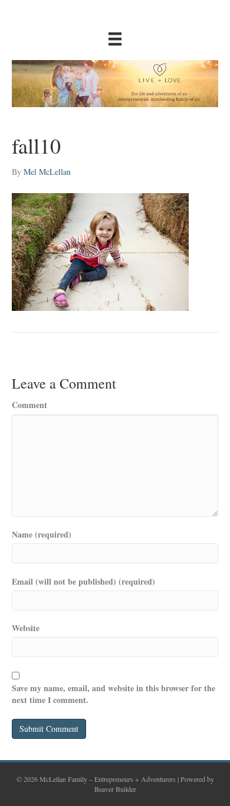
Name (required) (41, 534)
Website (26, 628)
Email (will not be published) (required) (83, 582)
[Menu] (115, 39)
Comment (29, 405)
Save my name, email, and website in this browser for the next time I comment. (113, 694)
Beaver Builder (115, 789)
